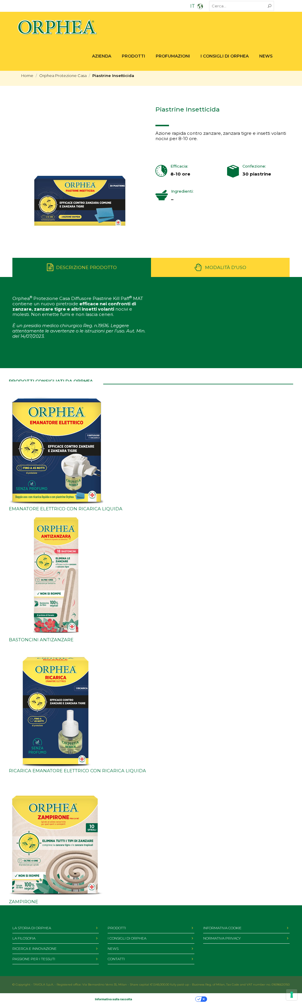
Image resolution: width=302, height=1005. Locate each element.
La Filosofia (23, 938)
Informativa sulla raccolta (113, 999)
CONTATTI (116, 959)
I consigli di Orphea (225, 56)
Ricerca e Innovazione (34, 948)
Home (27, 75)
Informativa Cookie (222, 928)
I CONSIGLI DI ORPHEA (127, 938)
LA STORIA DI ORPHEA (31, 928)
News (266, 56)
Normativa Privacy (222, 938)
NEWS (113, 948)
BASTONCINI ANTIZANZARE (41, 639)
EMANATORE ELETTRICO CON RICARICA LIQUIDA (65, 508)
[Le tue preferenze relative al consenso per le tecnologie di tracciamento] (291, 994)
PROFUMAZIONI (173, 56)
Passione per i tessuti (33, 959)
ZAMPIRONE (23, 901)
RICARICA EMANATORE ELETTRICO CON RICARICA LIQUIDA (77, 770)
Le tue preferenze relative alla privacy (165, 999)
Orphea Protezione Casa (63, 75)
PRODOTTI (133, 56)
